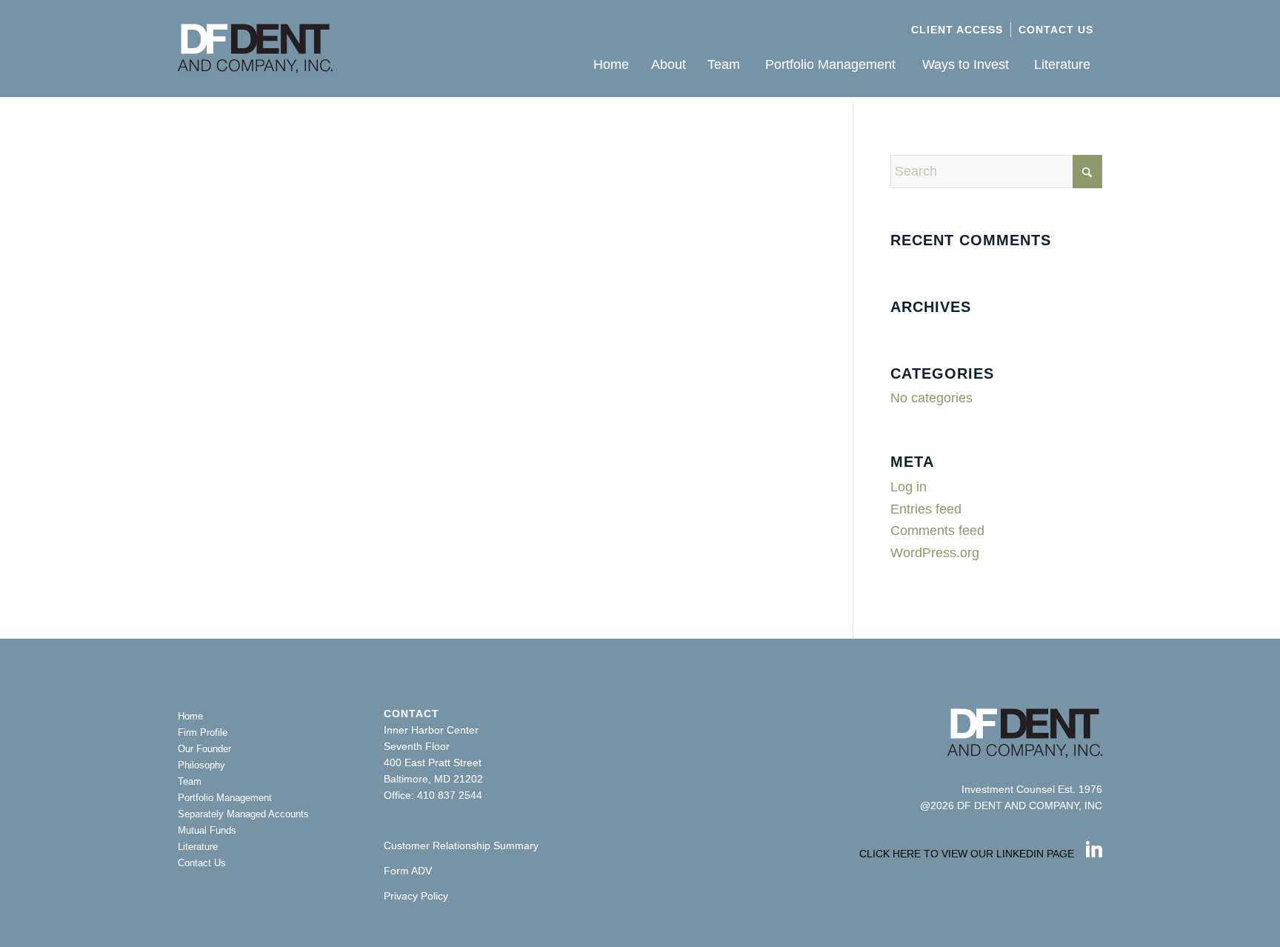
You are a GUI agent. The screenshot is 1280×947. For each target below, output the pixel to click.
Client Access (957, 30)
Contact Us (1056, 30)
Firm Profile (202, 732)
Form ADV (408, 871)
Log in (908, 486)
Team (189, 781)
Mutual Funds (207, 830)
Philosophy (201, 765)
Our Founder (204, 748)
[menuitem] (957, 29)
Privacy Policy (416, 896)
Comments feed (937, 530)
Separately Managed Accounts (243, 814)
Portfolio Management (225, 797)
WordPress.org (934, 552)
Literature (198, 846)
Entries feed (925, 509)
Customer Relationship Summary (461, 845)
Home (190, 716)
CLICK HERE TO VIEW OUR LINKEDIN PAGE (966, 854)
